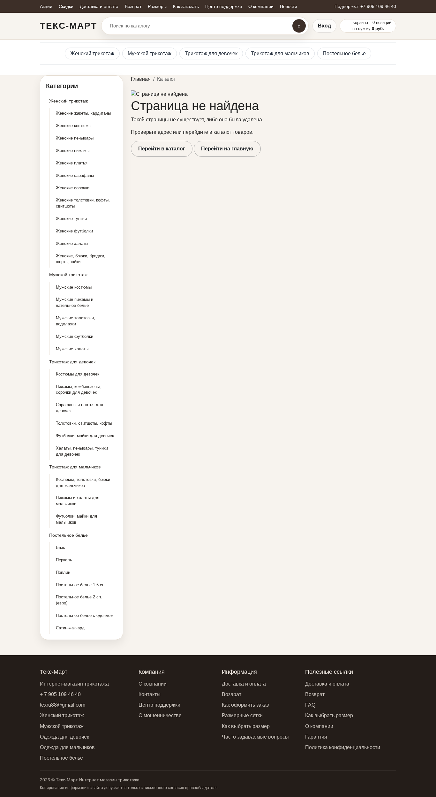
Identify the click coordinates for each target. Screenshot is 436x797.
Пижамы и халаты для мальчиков (77, 500)
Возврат (231, 694)
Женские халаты (72, 243)
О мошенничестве (160, 715)
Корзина (360, 22)
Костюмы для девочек (77, 374)
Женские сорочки (72, 188)
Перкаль (64, 560)
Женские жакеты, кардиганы (83, 113)
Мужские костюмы (74, 287)
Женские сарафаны (75, 175)
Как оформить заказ (245, 705)
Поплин (63, 572)
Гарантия (316, 737)
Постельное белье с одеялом (84, 615)
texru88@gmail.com (62, 705)
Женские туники (71, 218)
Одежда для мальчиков (67, 747)
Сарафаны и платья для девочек (79, 407)
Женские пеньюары (75, 138)
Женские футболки (74, 231)
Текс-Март (68, 26)
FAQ (310, 705)
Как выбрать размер (246, 726)
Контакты (150, 694)
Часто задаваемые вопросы (255, 737)
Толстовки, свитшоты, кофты (84, 423)
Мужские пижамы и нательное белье (74, 302)
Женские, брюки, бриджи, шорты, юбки (80, 259)
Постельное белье (344, 53)
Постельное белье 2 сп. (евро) (79, 600)
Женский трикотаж (92, 53)
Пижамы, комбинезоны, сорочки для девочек (78, 389)
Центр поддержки (159, 705)
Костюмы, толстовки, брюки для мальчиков (83, 482)
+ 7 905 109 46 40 (60, 694)
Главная (141, 79)
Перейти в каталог (161, 148)
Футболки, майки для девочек (85, 435)
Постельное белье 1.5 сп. (81, 584)
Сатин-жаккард (70, 628)
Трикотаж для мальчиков (280, 53)
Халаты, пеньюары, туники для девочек (82, 451)
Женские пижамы (72, 150)
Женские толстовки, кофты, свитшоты (83, 203)
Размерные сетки (242, 715)
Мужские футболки (74, 336)
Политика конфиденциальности (342, 747)
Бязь (60, 547)
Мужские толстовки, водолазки (75, 320)
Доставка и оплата (244, 684)
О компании (153, 684)
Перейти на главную (227, 148)
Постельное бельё (61, 758)
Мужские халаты (72, 348)
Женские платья (71, 163)
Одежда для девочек (64, 737)
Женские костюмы (73, 125)
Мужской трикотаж (149, 53)
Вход (324, 25)
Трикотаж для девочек (211, 53)
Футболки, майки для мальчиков (76, 519)
